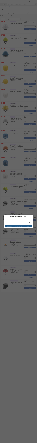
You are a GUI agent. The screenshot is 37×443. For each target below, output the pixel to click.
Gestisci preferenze (18, 226)
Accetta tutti (27, 226)
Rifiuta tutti (9, 226)
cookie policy (9, 223)
